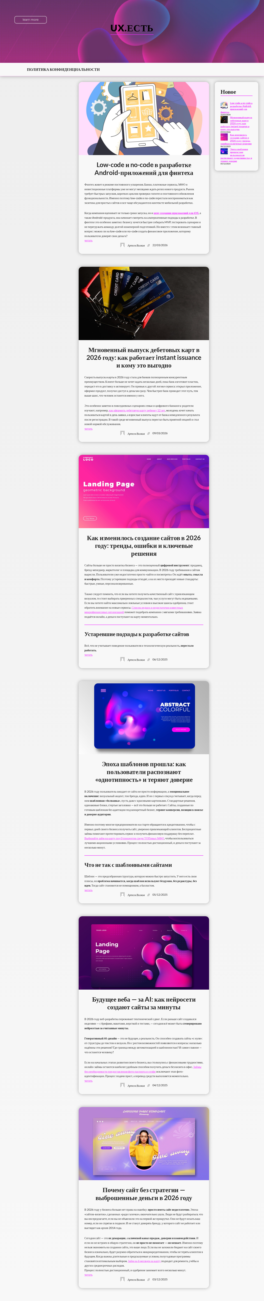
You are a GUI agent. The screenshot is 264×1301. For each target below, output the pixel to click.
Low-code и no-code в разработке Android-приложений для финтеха (143, 168)
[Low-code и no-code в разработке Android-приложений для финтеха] (224, 106)
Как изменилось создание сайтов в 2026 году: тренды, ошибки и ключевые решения (144, 545)
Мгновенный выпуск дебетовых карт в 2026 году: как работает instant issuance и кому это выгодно (143, 357)
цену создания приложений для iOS (176, 213)
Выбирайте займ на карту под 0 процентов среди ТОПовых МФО (124, 838)
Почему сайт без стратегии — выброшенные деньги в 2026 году (144, 1193)
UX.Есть (131, 27)
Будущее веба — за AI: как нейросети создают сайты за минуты (144, 1003)
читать (88, 240)
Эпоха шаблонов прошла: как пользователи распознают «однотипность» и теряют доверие (144, 771)
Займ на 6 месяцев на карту (144, 1261)
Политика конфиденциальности (63, 69)
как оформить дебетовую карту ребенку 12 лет (137, 410)
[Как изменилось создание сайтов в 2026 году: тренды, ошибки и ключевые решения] (224, 137)
